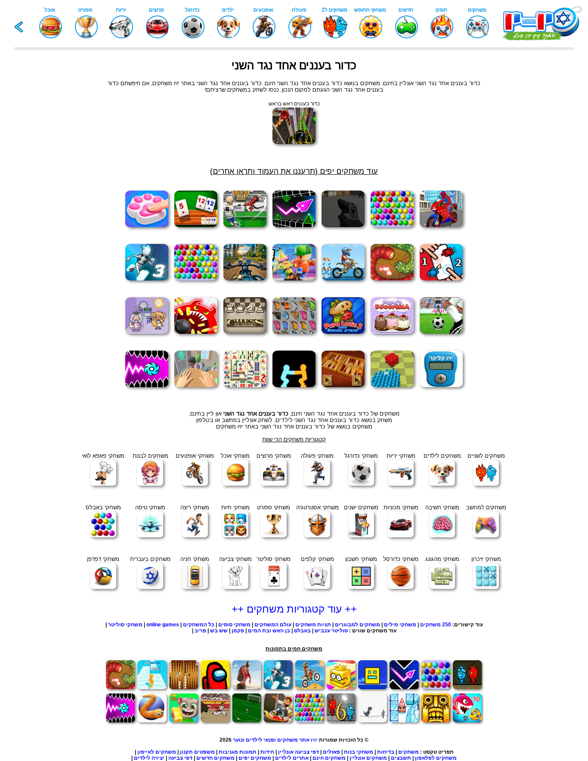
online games (162, 625)
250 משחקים (435, 625)
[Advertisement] (44, 194)
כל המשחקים (198, 625)
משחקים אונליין (368, 758)
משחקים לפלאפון (436, 758)
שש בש (219, 631)
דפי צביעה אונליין (298, 752)
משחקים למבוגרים (357, 625)
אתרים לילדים (292, 758)
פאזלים (331, 752)
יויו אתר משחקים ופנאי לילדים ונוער (275, 740)
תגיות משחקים (313, 625)
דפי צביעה (180, 758)
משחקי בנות (358, 752)
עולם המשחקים (272, 625)
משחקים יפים (254, 758)
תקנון (186, 752)
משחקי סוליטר (125, 625)
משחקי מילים (400, 625)
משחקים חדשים (215, 758)
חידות (267, 752)
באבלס (302, 631)
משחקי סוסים (234, 625)
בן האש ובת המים (269, 631)
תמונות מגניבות (238, 752)
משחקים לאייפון (156, 752)
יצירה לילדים (149, 758)
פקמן (238, 631)
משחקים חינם (329, 758)
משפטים (204, 752)
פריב (200, 631)
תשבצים (401, 758)
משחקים (408, 752)
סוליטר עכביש (331, 631)
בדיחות (385, 752)
